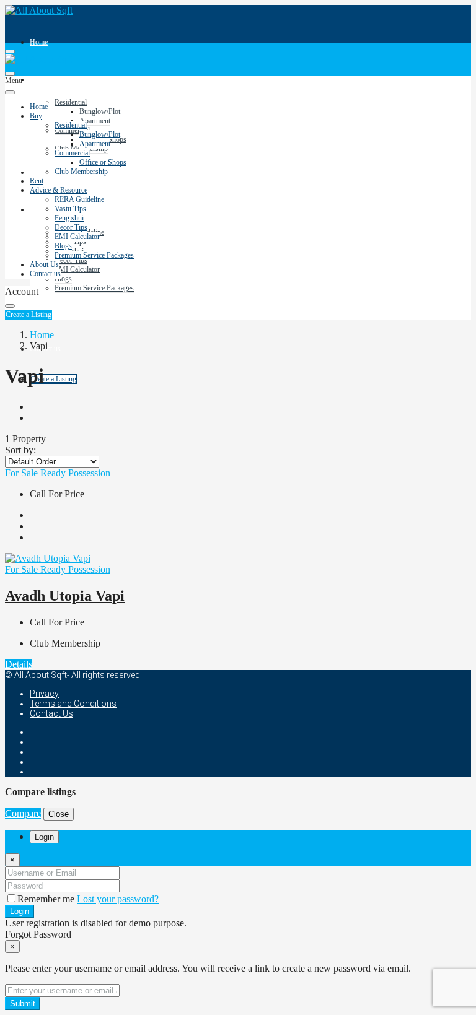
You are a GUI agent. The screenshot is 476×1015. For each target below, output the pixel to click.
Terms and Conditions (73, 703)
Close (58, 814)
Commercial (72, 153)
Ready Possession (75, 473)
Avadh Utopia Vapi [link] (65, 596)
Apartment (94, 120)
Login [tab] (44, 837)
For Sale (22, 473)
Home (39, 42)
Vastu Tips (70, 208)
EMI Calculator (77, 269)
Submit (22, 1003)
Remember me (47, 899)
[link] (47, 558)
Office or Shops (102, 162)
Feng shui (69, 218)
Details (18, 664)
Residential (71, 102)
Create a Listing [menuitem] (53, 379)
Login (19, 911)
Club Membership (81, 171)
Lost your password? (118, 899)
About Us (44, 264)
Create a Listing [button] (28, 314)
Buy (36, 79)
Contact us (45, 273)
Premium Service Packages (94, 288)
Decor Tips (71, 260)
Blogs (63, 278)
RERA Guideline (79, 199)
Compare (23, 813)
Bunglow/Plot (99, 111)
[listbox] (52, 462)
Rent (36, 172)
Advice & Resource (58, 190)
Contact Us (51, 713)
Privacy (44, 694)
